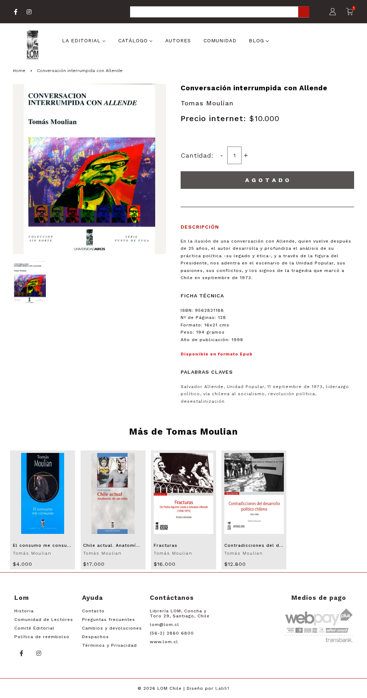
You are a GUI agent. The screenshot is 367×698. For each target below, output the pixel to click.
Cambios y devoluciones (112, 628)
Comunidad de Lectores (43, 619)
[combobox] (219, 12)
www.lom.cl (164, 641)
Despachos (95, 636)
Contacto (93, 610)
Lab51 (222, 688)
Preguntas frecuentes (108, 619)
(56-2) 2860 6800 (172, 633)
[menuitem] (83, 40)
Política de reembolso (42, 636)
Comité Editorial (34, 628)
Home (19, 70)
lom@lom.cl (164, 624)
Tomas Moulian (207, 103)
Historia (24, 610)
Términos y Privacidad (109, 645)
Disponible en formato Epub (217, 354)
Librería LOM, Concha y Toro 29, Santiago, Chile (180, 613)
